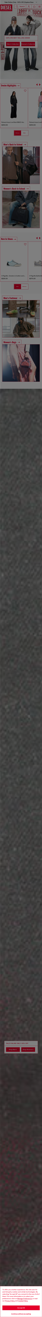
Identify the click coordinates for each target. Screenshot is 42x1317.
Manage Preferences (24, 1298)
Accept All (21, 1308)
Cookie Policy (23, 1301)
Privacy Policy (10, 1301)
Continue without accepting (21, 1314)
